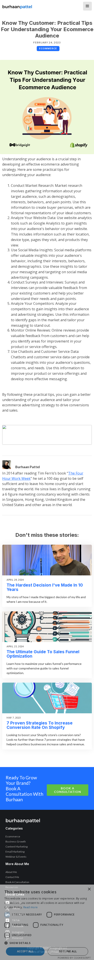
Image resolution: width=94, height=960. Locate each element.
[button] (87, 6)
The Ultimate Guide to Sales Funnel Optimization (43, 654)
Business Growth (15, 841)
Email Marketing (14, 851)
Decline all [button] (68, 951)
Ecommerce (12, 836)
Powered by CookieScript (74, 957)
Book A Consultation (67, 790)
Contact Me (12, 877)
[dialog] (47, 922)
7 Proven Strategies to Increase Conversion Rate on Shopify (40, 725)
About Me (11, 872)
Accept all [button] (25, 951)
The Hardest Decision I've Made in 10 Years (45, 587)
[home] (17, 6)
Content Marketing (16, 846)
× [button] (89, 889)
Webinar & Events (15, 856)
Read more (30, 907)
